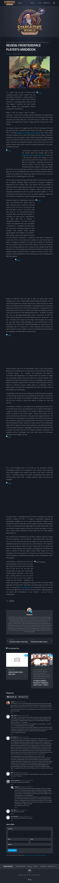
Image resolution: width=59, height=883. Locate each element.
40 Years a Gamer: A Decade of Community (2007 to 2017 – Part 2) (40, 683)
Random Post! (51, 866)
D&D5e (35, 671)
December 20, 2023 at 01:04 (25, 816)
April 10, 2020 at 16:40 (22, 810)
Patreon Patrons (21, 866)
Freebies (29, 866)
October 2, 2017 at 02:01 (21, 701)
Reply (12, 713)
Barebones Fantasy (28, 155)
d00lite (8, 42)
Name (9, 839)
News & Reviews (20, 42)
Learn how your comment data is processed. (35, 855)
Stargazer (10, 54)
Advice (10, 669)
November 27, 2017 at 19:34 (22, 772)
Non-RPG (43, 675)
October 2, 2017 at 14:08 (23, 715)
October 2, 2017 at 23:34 (23, 737)
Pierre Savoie (14, 737)
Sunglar (12, 701)
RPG (48, 42)
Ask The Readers (37, 669)
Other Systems (29, 42)
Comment (10, 828)
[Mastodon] (19, 3)
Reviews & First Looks (40, 42)
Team (39, 3)
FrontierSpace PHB (25, 587)
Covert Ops (40, 155)
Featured (43, 866)
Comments (12, 697)
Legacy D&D (36, 673)
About (33, 3)
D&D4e (44, 669)
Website (10, 844)
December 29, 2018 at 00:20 (26, 787)
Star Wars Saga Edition (39, 678)
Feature (13, 42)
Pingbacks (23, 697)
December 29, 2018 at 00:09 (27, 780)
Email (32, 839)
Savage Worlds (46, 676)
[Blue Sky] (21, 3)
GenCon (45, 671)
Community (46, 3)
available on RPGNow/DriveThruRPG (28, 133)
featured (12, 601)
